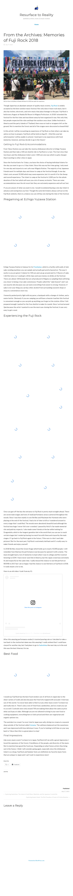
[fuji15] (12, 499)
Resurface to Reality (36, 15)
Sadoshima (43, 645)
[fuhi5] (20, 365)
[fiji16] (48, 337)
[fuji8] (16, 429)
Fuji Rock (54, 106)
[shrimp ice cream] (15, 675)
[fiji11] (15, 337)
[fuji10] (53, 457)
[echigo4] (15, 245)
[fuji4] (60, 407)
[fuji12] (48, 675)
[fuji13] (12, 481)
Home (36, 24)
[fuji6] (60, 389)
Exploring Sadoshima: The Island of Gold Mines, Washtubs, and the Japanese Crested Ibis (31, 794)
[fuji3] (28, 396)
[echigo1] (20, 217)
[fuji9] (20, 457)
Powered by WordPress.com (36, 860)
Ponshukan (37, 267)
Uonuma (33, 725)
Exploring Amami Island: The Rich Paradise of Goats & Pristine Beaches (47, 797)
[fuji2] (53, 365)
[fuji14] (45, 488)
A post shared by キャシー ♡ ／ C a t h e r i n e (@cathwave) (33, 633)
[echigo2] (53, 217)
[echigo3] (48, 245)
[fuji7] (48, 429)
